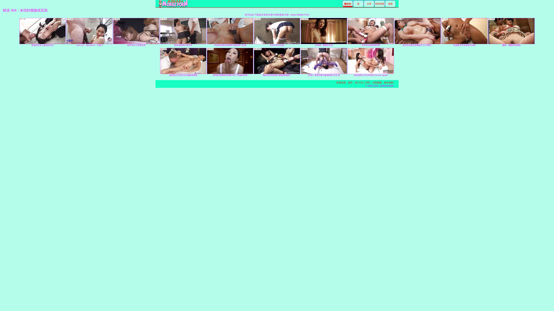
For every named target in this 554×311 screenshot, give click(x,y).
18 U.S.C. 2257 (362, 82)
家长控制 (388, 82)
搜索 (390, 4)
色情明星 (379, 4)
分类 (369, 4)
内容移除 (377, 82)
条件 (350, 82)
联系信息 (341, 82)
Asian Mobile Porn (299, 15)
